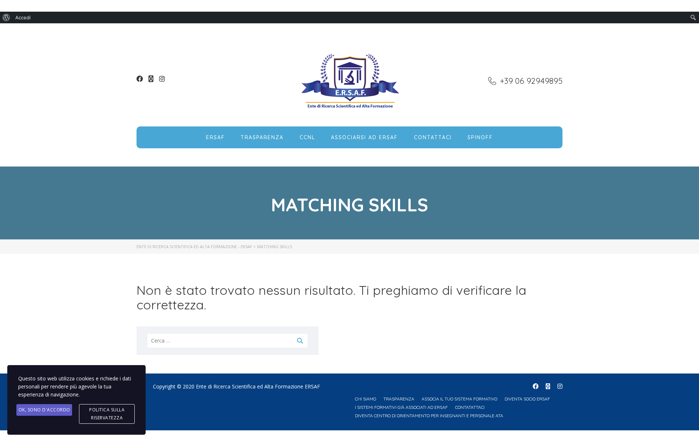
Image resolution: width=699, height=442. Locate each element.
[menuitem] (6, 17)
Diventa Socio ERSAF (527, 399)
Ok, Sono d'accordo (44, 410)
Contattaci (433, 137)
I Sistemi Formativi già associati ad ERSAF (401, 407)
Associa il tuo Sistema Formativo (459, 399)
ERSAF (215, 137)
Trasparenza (262, 137)
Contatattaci (470, 407)
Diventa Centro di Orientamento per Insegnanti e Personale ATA (429, 415)
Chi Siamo (365, 399)
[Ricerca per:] (228, 340)
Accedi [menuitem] (23, 17)
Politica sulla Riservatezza (107, 414)
